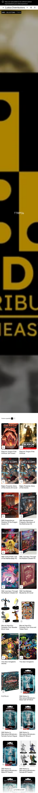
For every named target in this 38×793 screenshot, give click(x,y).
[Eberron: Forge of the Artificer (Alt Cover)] (10, 436)
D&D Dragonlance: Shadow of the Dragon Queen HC (9, 522)
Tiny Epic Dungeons (26, 662)
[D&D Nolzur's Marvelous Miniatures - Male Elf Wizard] (28, 717)
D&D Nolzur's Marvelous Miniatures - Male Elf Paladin (9, 770)
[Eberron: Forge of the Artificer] (28, 436)
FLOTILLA (4, 696)
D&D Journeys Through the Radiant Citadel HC (27, 557)
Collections (10, 12)
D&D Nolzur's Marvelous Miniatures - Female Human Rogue (9, 734)
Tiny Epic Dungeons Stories (8, 662)
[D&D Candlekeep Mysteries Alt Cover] (28, 576)
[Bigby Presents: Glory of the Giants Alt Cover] (10, 471)
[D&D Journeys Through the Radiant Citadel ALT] (10, 576)
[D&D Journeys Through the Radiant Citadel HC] (28, 541)
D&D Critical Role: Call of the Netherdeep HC (9, 557)
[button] (27, 7)
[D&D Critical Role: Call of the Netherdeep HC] (10, 541)
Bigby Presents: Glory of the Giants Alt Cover (9, 487)
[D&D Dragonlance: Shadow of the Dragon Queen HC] (10, 505)
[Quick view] (3, 447)
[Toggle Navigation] (3, 7)
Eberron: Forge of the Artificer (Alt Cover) (8, 452)
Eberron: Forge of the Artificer (26, 452)
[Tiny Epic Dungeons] (28, 646)
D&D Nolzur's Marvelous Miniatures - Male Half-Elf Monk (27, 698)
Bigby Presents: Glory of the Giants (27, 487)
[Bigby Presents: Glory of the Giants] (28, 471)
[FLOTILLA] (10, 681)
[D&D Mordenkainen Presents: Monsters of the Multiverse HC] (28, 505)
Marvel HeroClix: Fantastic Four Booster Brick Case (9, 627)
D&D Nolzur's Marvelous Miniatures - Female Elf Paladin (27, 770)
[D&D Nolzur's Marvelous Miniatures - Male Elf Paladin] (10, 753)
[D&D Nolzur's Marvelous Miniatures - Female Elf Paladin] (28, 753)
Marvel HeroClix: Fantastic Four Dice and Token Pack (27, 627)
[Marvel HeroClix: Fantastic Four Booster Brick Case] (10, 610)
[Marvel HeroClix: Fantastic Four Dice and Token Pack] (28, 610)
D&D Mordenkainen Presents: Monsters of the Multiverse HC (27, 522)
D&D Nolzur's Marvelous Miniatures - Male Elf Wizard (27, 734)
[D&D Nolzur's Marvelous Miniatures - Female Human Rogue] (10, 717)
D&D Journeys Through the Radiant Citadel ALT (9, 592)
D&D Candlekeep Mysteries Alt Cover (26, 592)
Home (3, 12)
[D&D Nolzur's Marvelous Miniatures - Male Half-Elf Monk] (28, 681)
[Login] (31, 7)
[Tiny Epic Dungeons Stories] (10, 646)
